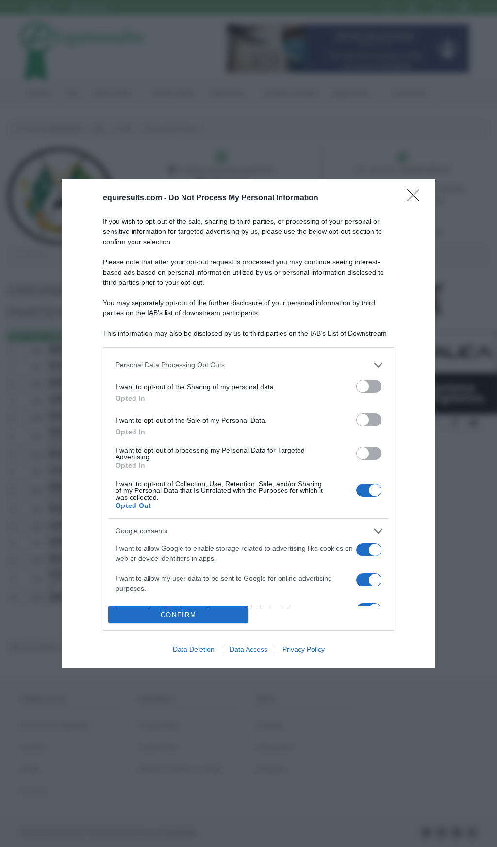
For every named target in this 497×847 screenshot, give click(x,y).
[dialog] (248, 423)
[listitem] (248, 365)
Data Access (248, 649)
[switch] (368, 386)
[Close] (416, 198)
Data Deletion (194, 649)
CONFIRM (179, 615)
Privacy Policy (303, 649)
